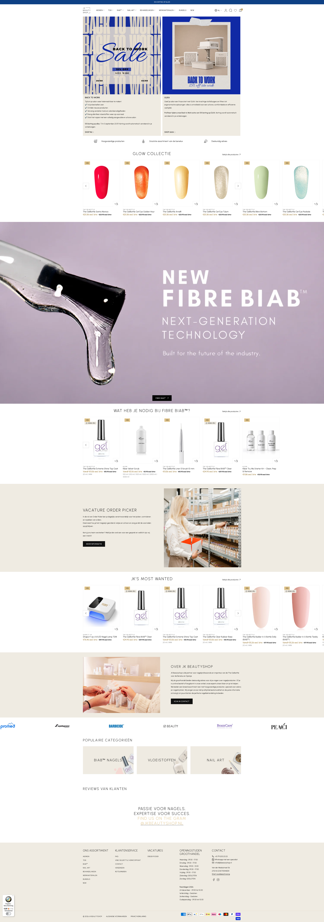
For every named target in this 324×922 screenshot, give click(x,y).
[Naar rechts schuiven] (238, 186)
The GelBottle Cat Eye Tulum (215, 211)
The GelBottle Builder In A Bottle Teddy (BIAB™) (300, 638)
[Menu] (12, 896)
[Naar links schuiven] (86, 186)
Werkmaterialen (166, 10)
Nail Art (131, 10)
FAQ (116, 856)
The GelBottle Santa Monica (95, 211)
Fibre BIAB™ (161, 398)
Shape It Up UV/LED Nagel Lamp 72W (100, 637)
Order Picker (153, 856)
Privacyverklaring (138, 916)
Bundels (86, 879)
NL (219, 10)
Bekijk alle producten (230, 154)
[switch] (8, 913)
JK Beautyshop (95, 916)
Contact (119, 864)
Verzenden (119, 868)
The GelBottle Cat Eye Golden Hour (139, 211)
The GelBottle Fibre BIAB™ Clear (217, 468)
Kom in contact (181, 701)
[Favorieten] (235, 10)
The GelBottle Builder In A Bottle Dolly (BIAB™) (259, 638)
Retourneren (120, 872)
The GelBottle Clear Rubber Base (217, 637)
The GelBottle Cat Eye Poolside (296, 211)
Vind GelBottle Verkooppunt (128, 860)
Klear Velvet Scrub (131, 468)
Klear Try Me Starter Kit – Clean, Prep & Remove (259, 470)
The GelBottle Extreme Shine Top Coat (100, 468)
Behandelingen (147, 10)
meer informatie (94, 544)
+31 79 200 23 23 (221, 856)
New (84, 883)
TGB (110, 10)
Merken (99, 10)
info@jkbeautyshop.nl (223, 863)
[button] (230, 10)
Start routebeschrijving (221, 874)
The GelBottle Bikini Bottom (255, 211)
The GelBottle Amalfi (172, 211)
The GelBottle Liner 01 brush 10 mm (178, 468)
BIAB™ (119, 10)
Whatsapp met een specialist (226, 860)
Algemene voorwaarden (116, 916)
